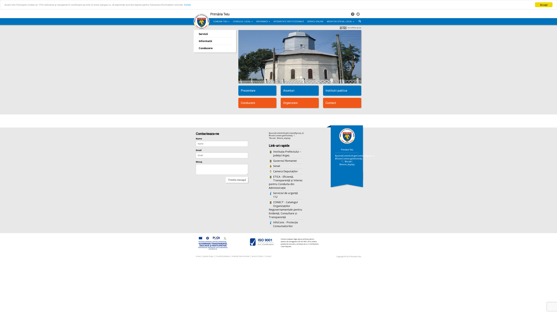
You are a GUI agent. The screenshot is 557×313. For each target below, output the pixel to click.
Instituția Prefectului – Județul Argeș (287, 153)
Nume (199, 138)
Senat (276, 166)
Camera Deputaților (285, 171)
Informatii (205, 41)
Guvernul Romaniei (285, 160)
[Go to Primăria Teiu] (347, 135)
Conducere (206, 48)
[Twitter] (358, 13)
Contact (330, 103)
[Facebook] (353, 13)
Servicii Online (257, 256)
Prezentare (248, 90)
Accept (544, 5)
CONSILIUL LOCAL (242, 21)
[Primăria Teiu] (201, 15)
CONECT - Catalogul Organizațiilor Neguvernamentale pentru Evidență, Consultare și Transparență (285, 209)
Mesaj (199, 161)
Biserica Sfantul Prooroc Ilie (300, 67)
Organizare (290, 103)
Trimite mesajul (237, 179)
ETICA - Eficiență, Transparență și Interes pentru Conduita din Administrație (285, 182)
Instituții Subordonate (241, 256)
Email (198, 150)
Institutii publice (336, 90)
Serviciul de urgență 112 (285, 195)
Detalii (187, 4)
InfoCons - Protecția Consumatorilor (285, 224)
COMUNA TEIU (220, 21)
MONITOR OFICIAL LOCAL (340, 21)
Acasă (198, 256)
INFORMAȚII (262, 21)
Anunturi (288, 90)
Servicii (203, 34)
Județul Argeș (208, 256)
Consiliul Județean (222, 256)
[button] (245, 57)
